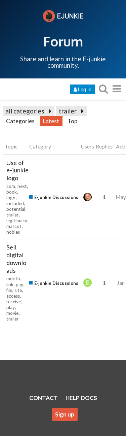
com (10, 186)
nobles (13, 232)
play (10, 307)
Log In (84, 89)
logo (10, 197)
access (13, 296)
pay (19, 284)
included (15, 203)
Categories (20, 121)
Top (72, 121)
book (11, 192)
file (9, 290)
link (9, 284)
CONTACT (43, 397)
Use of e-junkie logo (17, 170)
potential (15, 209)
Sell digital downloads (16, 258)
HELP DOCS (81, 397)
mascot (14, 226)
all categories (24, 111)
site (18, 290)
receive (13, 301)
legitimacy (16, 220)
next (22, 186)
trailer (68, 111)
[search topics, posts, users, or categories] (103, 88)
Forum (63, 41)
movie (12, 313)
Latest (51, 121)
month (13, 278)
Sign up (64, 414)
